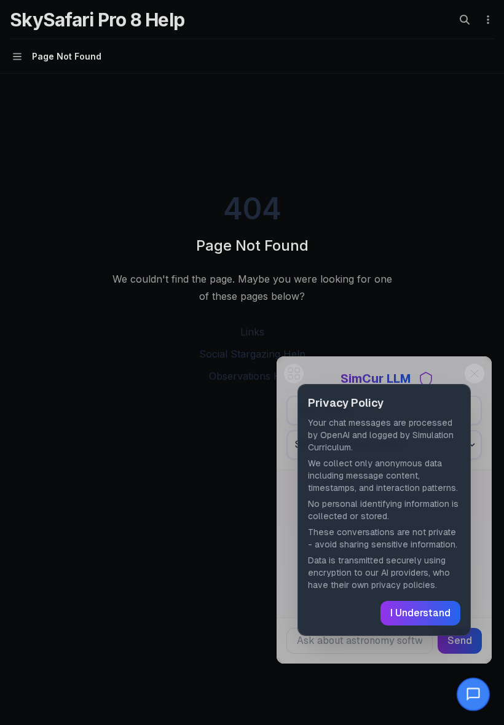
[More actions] (488, 19)
